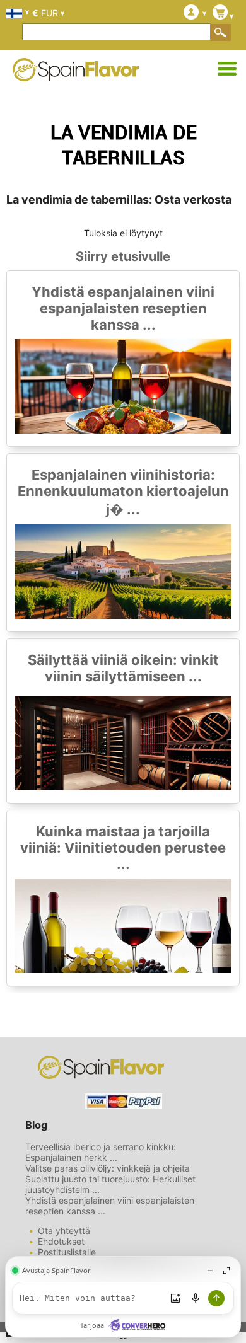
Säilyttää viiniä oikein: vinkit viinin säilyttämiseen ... (123, 668)
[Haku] (221, 32)
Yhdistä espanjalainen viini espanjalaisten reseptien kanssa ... (123, 308)
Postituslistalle (67, 1252)
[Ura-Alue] (227, 69)
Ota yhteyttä (64, 1230)
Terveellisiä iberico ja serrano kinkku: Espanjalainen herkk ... (100, 1152)
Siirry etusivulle (123, 256)
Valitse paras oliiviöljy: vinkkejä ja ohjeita (107, 1168)
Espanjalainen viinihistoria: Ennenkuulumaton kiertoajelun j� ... (123, 491)
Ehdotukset (61, 1241)
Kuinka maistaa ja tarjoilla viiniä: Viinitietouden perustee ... (123, 847)
